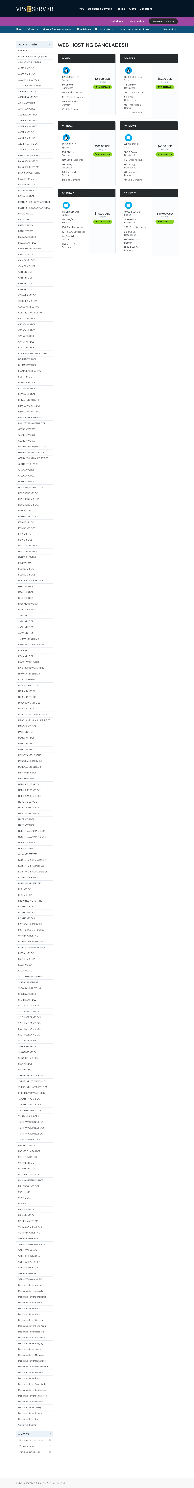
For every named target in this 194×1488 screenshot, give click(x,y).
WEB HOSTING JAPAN (28, 1250)
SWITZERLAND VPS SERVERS (31, 1093)
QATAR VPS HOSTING (28, 936)
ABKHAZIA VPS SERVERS (29, 62)
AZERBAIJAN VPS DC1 (28, 144)
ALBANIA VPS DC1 (26, 68)
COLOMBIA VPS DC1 (27, 295)
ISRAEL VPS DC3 (25, 598)
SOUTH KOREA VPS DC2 (29, 1035)
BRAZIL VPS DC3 (25, 219)
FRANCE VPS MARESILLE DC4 (31, 423)
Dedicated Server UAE (28, 1419)
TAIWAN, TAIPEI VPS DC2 (29, 1104)
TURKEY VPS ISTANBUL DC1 (30, 1122)
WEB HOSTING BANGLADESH (31, 1244)
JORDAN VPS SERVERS (28, 639)
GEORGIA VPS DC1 (26, 429)
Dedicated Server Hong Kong (32, 1326)
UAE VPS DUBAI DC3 (27, 1157)
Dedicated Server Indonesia (31, 1331)
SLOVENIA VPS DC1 (27, 994)
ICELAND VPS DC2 (26, 528)
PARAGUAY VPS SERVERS (29, 883)
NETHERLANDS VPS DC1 (29, 784)
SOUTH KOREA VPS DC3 (29, 1040)
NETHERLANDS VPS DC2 (29, 790)
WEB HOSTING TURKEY (29, 1262)
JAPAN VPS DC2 (25, 621)
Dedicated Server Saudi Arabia (32, 1384)
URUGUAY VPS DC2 (27, 1215)
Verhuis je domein (27, 1446)
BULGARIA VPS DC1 (27, 237)
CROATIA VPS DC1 (26, 318)
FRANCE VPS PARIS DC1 (29, 406)
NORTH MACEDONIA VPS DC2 (32, 837)
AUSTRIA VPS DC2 (26, 138)
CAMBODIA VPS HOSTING (30, 248)
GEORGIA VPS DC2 (26, 435)
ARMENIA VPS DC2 (26, 109)
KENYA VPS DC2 (25, 656)
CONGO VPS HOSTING (28, 307)
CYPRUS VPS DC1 (26, 336)
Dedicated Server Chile (29, 1314)
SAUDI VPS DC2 (25, 970)
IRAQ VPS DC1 (24, 563)
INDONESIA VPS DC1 (27, 545)
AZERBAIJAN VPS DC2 (28, 149)
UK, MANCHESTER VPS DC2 (30, 1180)
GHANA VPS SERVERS (28, 464)
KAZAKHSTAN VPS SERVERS (31, 644)
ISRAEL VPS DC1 (25, 586)
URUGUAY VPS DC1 (26, 1209)
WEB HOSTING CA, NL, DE (30, 1279)
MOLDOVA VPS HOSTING (29, 755)
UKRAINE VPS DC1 (26, 1163)
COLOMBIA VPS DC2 (27, 301)
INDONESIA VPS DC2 (27, 551)
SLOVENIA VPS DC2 (27, 1000)
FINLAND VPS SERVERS (28, 400)
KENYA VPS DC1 (25, 650)
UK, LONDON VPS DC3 (28, 1186)
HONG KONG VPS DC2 (28, 499)
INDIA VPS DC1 (24, 534)
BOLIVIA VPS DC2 (26, 196)
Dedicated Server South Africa (32, 1390)
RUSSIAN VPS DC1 (26, 953)
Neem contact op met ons (133, 29)
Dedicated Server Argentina (31, 1285)
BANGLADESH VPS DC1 (28, 161)
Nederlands (117, 20)
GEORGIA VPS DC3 (26, 441)
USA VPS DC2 (24, 1198)
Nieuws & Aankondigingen (57, 29)
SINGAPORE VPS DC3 (28, 1058)
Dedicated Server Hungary (30, 1343)
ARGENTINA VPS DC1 (27, 91)
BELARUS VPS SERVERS (29, 173)
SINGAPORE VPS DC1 (27, 1046)
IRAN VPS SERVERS (27, 557)
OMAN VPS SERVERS (27, 854)
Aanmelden (137, 20)
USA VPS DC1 (24, 1192)
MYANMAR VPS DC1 (27, 772)
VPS (81, 8)
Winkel (32, 29)
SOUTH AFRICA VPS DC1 (29, 1005)
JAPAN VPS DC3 (25, 627)
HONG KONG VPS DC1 (28, 493)
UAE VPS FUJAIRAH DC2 (29, 1151)
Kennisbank (84, 29)
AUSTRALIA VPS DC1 (27, 114)
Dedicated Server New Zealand (33, 1366)
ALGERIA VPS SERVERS (28, 80)
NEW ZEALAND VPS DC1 (29, 807)
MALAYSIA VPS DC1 (26, 708)
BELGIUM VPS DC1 (26, 179)
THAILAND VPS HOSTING (29, 1110)
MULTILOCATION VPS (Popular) (32, 56)
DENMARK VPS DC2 (27, 365)
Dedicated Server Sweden (30, 1401)
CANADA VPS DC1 (26, 254)
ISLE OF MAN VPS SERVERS (30, 580)
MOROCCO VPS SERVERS (29, 767)
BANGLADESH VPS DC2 (28, 167)
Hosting (120, 8)
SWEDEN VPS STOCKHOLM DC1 (32, 1075)
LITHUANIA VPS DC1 (27, 691)
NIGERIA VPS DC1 (26, 819)
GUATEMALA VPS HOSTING (30, 487)
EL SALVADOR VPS (26, 382)
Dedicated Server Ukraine (30, 1413)
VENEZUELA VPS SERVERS (30, 1227)
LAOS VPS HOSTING (27, 679)
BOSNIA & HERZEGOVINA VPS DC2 (34, 208)
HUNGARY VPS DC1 (27, 510)
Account (168, 29)
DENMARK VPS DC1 (27, 359)
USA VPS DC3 (24, 1203)
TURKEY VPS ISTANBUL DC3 (31, 1134)
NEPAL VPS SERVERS (27, 802)
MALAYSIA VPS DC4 (27, 726)
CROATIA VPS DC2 (26, 324)
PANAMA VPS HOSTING (28, 877)
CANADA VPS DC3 (26, 266)
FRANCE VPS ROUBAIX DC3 (30, 417)
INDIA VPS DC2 (25, 540)
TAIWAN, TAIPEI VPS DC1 (29, 1099)
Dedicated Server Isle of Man (31, 1337)
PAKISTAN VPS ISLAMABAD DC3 (32, 871)
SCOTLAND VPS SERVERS (30, 976)
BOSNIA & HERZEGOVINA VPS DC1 (34, 202)
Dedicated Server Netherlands (32, 1361)
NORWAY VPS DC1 (26, 842)
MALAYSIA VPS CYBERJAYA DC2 (32, 714)
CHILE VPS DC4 (25, 283)
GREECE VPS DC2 (26, 476)
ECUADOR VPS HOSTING (29, 371)
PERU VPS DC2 (25, 895)
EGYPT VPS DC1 (25, 377)
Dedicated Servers (100, 8)
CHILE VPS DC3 (25, 278)
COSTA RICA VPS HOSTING (30, 312)
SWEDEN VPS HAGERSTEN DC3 (32, 1087)
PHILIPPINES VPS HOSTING (30, 901)
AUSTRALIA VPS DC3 (27, 126)
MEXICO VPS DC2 (26, 743)
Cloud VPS (23, 50)
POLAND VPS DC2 (26, 912)
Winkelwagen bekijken (163, 21)
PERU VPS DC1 (24, 889)
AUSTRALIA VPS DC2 (27, 120)
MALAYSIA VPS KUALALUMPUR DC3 (34, 720)
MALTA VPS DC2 (25, 732)
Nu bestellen (103, 87)
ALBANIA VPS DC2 (26, 74)
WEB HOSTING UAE (27, 1273)
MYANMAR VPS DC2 (27, 778)
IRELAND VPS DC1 (26, 569)
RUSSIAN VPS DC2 (26, 959)
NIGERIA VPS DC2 (26, 825)
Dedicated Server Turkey (29, 1407)
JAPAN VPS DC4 (25, 633)
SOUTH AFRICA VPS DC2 (29, 1011)
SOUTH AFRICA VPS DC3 (29, 1017)
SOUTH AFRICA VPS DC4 (29, 1023)
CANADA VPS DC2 (26, 260)
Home (19, 29)
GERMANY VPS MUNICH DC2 (31, 452)
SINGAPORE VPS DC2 (28, 1052)
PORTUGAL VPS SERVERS (30, 924)
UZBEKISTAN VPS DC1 (28, 1221)
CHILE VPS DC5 (25, 289)
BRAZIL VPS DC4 (25, 225)
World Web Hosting (27, 1425)
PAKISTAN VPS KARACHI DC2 (31, 866)
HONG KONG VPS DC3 (28, 505)
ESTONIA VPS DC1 (26, 388)
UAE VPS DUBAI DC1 (27, 1145)
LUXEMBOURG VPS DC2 (29, 703)
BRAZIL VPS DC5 (25, 231)
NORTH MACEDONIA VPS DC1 (31, 831)
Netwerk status (104, 29)
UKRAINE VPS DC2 (26, 1168)
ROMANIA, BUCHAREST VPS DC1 (32, 941)
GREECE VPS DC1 (26, 470)
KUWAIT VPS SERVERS (28, 662)
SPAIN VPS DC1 (25, 1064)
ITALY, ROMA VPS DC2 (28, 609)
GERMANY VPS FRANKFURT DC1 (33, 446)
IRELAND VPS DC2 (26, 574)
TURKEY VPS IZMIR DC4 (29, 1139)
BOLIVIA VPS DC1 (26, 190)
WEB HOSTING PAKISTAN (29, 1256)
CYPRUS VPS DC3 (26, 347)
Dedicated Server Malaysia (31, 1355)
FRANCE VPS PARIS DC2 (29, 411)
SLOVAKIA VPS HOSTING (29, 988)
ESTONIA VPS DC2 (26, 394)
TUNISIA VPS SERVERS (28, 1116)
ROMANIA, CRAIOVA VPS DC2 (31, 947)
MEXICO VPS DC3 (26, 749)
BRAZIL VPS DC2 (25, 213)
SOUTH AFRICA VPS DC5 (29, 1029)
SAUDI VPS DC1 (25, 965)
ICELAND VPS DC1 (26, 522)
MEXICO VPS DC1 (26, 738)
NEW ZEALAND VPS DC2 (29, 813)
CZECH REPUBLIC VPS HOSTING (32, 353)
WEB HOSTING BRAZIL (28, 1238)
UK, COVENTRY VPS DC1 (29, 1174)
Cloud (132, 8)
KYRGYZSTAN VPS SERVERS (31, 668)
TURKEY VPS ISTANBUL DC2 (31, 1128)
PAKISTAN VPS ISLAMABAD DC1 (32, 860)
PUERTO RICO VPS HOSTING (31, 930)
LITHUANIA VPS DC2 (27, 697)
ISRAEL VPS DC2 (25, 592)
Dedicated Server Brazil (29, 1308)
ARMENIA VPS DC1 (26, 103)
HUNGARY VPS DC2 (27, 516)
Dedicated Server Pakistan (30, 1372)
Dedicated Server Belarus (30, 1302)
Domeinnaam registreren (30, 1440)
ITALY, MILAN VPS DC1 (28, 604)
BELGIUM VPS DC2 (26, 184)
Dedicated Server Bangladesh (32, 1297)
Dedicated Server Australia (30, 1291)
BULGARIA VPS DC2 (27, 243)
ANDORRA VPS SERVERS (29, 85)
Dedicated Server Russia (29, 1378)
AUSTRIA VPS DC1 (26, 132)
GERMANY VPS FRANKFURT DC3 (33, 458)
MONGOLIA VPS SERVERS (30, 761)
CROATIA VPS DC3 (26, 330)
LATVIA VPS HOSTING (28, 685)
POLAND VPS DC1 (26, 906)
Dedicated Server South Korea (32, 1396)
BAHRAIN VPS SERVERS (29, 155)
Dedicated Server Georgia (30, 1320)
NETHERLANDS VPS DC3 (29, 796)
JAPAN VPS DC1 (25, 615)
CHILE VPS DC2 (25, 272)
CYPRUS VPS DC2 (26, 342)
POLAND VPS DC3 (26, 918)
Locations (146, 8)
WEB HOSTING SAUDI (28, 1267)
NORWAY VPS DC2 (26, 848)
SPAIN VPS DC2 (25, 1069)
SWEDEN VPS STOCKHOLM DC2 (32, 1081)
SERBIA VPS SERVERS (28, 982)
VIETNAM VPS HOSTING (29, 1233)
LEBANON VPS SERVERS (29, 673)
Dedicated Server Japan (29, 1349)
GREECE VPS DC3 (26, 481)
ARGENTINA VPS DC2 (28, 97)
